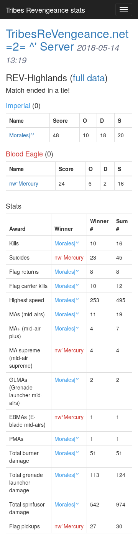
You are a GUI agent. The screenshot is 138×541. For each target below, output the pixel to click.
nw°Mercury (23, 183)
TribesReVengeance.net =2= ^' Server (67, 39)
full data (89, 77)
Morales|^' (21, 135)
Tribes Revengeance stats (45, 10)
